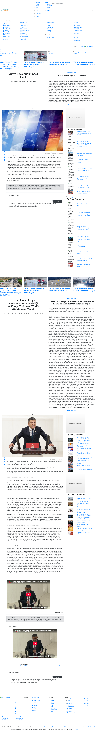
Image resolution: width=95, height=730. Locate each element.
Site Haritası (77, 40)
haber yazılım (56, 726)
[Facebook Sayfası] (15, 702)
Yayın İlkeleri (77, 25)
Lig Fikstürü (70, 705)
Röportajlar (7, 31)
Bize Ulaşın (7, 36)
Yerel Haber (7, 34)
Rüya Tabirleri (23, 35)
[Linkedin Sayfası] (15, 708)
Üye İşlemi (6, 24)
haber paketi (43, 726)
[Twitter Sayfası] (15, 704)
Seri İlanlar (49, 24)
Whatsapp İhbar (51, 37)
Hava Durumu (23, 22)
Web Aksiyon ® (91, 726)
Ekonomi (49, 5)
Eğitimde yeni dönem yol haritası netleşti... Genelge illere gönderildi (84, 161)
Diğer (45, 2)
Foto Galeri (7, 27)
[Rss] (15, 710)
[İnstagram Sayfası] (15, 705)
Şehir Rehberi (70, 711)
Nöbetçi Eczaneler (24, 30)
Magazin (49, 7)
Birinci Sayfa (50, 27)
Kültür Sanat (38, 13)
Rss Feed (76, 37)
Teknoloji (38, 16)
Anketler (49, 25)
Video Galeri (7, 28)
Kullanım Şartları (78, 27)
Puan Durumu (23, 28)
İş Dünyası (38, 12)
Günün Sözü (23, 39)
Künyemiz (76, 24)
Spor (37, 10)
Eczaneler (69, 703)
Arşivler (6, 39)
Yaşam (48, 4)
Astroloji (22, 31)
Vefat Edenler (50, 28)
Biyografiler (49, 30)
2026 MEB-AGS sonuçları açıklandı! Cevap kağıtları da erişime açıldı (83, 178)
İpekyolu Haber (77, 31)
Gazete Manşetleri (24, 36)
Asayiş (48, 8)
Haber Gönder (50, 36)
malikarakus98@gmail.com (25, 665)
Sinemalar (22, 33)
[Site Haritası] (15, 711)
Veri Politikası (77, 28)
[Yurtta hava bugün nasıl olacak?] (32, 130)
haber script (63, 726)
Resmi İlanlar (50, 31)
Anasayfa (2, 49)
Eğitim (37, 5)
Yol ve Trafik (23, 24)
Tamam (82, 729)
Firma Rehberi (50, 22)
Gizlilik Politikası (78, 30)
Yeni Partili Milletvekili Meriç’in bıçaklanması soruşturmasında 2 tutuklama (84, 133)
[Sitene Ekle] (15, 713)
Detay (77, 729)
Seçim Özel (7, 33)
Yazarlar (6, 30)
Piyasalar (22, 27)
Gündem (38, 2)
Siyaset (37, 4)
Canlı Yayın (7, 25)
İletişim (35, 710)
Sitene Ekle (76, 39)
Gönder (57, 201)
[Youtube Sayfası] (15, 707)
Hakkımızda (76, 22)
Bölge (37, 7)
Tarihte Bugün (23, 38)
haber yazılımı (36, 726)
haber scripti (50, 726)
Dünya (48, 10)
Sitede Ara (86, 698)
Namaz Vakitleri (24, 25)
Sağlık (37, 8)
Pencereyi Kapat (72, 72)
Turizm (37, 15)
